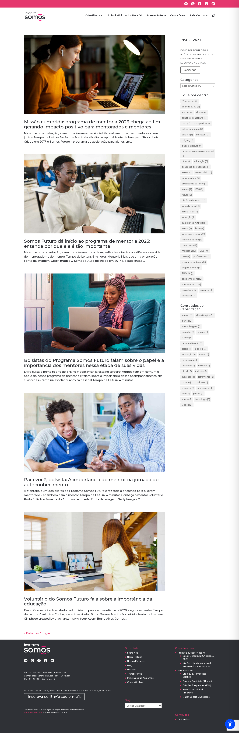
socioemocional (192, 279)
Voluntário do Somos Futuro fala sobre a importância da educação (88, 601)
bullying (188, 140)
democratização (192, 343)
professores (201, 256)
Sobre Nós (132, 652)
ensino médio (191, 178)
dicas (186, 161)
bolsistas (202, 134)
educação (201, 161)
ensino (204, 354)
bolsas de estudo (192, 129)
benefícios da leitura (194, 118)
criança (203, 332)
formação (188, 365)
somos (187, 399)
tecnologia (189, 290)
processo (188, 388)
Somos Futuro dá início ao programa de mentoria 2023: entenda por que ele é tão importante (87, 243)
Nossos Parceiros (136, 661)
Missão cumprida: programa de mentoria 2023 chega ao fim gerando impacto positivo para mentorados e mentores (92, 124)
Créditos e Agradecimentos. (55, 712)
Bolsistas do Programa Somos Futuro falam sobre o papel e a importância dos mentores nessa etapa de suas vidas (94, 362)
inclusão (201, 371)
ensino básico (203, 172)
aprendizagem (191, 326)
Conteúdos (177, 15)
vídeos (187, 405)
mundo (187, 382)
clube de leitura (191, 146)
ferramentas (190, 360)
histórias (204, 365)
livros (199, 228)
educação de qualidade (195, 167)
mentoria (189, 251)
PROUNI (187, 273)
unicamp (206, 290)
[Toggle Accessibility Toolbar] (230, 724)
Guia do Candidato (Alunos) (197, 681)
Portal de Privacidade (33, 712)
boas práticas (202, 123)
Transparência (134, 673)
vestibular (188, 295)
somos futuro (191, 284)
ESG (199, 189)
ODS (204, 251)
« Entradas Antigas (37, 633)
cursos (186, 337)
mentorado (189, 245)
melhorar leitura (192, 239)
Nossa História (134, 657)
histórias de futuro (193, 200)
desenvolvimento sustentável (198, 153)
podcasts (202, 382)
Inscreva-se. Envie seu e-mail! (54, 697)
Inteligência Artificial (194, 223)
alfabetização (204, 315)
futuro (187, 195)
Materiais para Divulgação (196, 697)
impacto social (191, 206)
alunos (201, 112)
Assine (190, 70)
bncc (186, 123)
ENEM (186, 172)
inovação (188, 217)
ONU (186, 256)
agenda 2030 (191, 106)
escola (187, 189)
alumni (187, 112)
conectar (188, 332)
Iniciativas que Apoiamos (140, 678)
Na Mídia (131, 669)
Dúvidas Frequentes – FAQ (197, 685)
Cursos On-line (135, 682)
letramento (206, 377)
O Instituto (92, 15)
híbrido (187, 371)
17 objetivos (189, 101)
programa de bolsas (194, 262)
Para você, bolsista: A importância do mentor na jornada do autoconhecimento (91, 482)
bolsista (187, 134)
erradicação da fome (194, 183)
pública (198, 393)
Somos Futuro (156, 15)
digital (186, 349)
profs (186, 393)
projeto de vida (191, 267)
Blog (129, 665)
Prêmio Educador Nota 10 (125, 15)
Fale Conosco (199, 15)
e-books (200, 349)
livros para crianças (193, 234)
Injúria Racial (190, 211)
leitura (187, 228)
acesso (187, 315)
